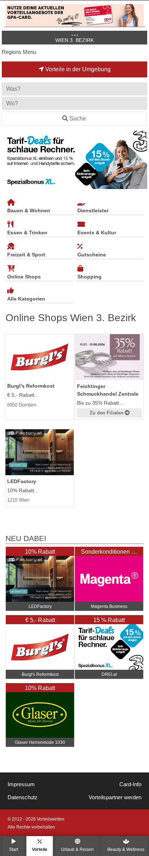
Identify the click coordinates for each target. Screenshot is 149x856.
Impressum (21, 784)
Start (13, 849)
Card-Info (130, 784)
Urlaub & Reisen (77, 849)
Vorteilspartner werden (115, 797)
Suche (77, 118)
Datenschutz (23, 797)
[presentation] (8, 160)
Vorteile (39, 849)
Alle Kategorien (26, 299)
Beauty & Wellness (125, 849)
